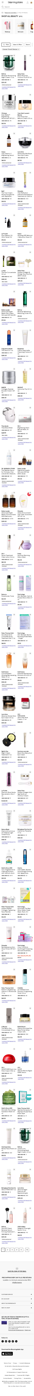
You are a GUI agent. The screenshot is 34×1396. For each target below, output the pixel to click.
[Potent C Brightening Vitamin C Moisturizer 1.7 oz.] (9, 976)
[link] (9, 81)
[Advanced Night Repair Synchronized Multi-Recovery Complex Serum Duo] (9, 499)
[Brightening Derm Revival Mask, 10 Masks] (25, 414)
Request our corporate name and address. (18, 1383)
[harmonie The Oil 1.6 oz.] (25, 376)
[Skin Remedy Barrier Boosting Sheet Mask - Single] (25, 621)
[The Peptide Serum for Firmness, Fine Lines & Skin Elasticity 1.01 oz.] (9, 457)
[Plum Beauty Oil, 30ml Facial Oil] (9, 222)
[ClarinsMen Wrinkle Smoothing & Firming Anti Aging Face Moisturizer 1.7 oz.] (25, 856)
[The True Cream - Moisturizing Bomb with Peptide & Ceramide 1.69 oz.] (9, 180)
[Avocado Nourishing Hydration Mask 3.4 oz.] (9, 1097)
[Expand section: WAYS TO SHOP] (17, 1308)
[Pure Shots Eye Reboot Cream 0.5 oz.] (25, 101)
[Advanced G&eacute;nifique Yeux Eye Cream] (25, 140)
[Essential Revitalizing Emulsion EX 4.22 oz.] (25, 660)
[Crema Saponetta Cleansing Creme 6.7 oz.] (25, 337)
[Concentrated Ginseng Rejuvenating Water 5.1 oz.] (9, 660)
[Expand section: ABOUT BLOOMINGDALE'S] (17, 1303)
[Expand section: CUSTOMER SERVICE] (17, 1294)
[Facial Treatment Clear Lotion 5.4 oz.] (9, 542)
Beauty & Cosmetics (11, 12)
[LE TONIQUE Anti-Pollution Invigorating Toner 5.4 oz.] (25, 976)
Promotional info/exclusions (16, 1330)
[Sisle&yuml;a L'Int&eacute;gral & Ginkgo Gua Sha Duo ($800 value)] (25, 259)
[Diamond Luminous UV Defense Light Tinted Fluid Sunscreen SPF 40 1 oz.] (9, 818)
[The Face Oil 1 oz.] (9, 337)
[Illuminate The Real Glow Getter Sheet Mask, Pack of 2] (25, 895)
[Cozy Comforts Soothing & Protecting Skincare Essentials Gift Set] (25, 934)
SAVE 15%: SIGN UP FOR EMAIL (17, 1271)
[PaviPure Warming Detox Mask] (25, 542)
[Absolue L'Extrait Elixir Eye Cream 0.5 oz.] (9, 703)
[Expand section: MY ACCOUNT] (17, 1299)
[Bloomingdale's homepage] (3, 13)
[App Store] (7, 1354)
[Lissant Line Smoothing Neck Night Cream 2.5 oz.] (25, 1135)
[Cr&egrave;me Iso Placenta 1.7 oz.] (25, 818)
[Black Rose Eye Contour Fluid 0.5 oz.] (25, 62)
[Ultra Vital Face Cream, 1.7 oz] (25, 703)
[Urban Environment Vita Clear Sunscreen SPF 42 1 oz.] (25, 499)
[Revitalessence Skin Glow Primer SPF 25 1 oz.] (9, 934)
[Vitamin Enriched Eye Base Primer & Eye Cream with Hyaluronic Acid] (25, 1015)
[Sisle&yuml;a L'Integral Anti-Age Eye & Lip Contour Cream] (25, 779)
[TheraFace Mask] (9, 414)
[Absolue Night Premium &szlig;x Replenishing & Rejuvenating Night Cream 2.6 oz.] (25, 1176)
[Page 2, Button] (31, 1250)
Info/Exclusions (17, 1282)
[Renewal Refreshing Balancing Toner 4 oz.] (25, 298)
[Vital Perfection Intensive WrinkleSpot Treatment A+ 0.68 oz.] (25, 180)
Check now (27, 1330)
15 (27, 1250)
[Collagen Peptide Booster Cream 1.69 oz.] (9, 376)
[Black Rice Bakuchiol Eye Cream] (25, 740)
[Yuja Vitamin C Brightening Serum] (9, 140)
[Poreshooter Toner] (9, 583)
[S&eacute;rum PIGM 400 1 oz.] (9, 1176)
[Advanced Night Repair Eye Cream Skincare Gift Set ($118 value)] (9, 298)
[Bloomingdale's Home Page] (15, 2)
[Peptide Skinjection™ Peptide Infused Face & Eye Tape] (25, 1097)
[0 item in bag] (31, 2)
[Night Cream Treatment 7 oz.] (9, 740)
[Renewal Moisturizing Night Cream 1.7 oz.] (9, 62)
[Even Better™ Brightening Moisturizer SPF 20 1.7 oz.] (9, 101)
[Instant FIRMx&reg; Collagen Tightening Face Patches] (9, 895)
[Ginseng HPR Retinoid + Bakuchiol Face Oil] (25, 222)
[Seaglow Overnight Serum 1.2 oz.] (25, 1215)
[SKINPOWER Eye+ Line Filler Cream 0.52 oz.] (9, 1056)
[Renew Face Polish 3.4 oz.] (9, 1135)
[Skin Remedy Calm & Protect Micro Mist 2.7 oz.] (25, 583)
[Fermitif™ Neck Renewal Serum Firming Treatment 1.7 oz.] (9, 1215)
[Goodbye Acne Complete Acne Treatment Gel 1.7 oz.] (9, 621)
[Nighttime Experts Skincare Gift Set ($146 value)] (25, 457)
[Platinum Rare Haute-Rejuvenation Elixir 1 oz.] (9, 779)
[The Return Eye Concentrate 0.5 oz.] (9, 1015)
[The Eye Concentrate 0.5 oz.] (9, 259)
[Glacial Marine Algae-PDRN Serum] (25, 1056)
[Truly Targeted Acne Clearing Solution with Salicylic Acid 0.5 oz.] (9, 856)
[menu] (3, 2)
